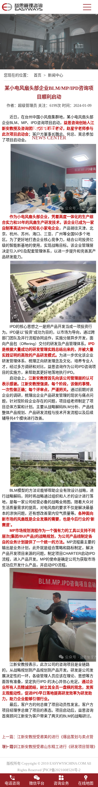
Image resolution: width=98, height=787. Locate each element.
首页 (37, 75)
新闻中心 (55, 75)
